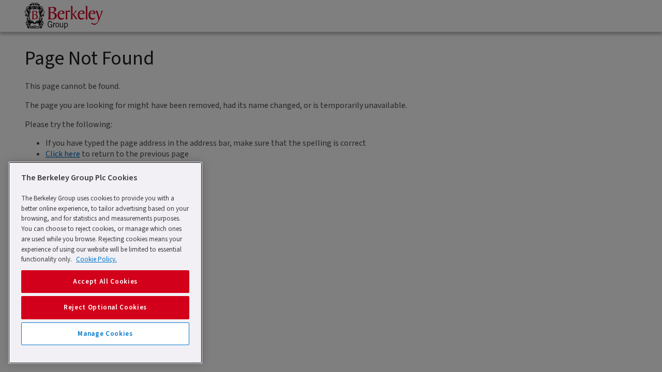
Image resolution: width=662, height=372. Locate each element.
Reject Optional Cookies (105, 307)
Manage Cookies (105, 333)
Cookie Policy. (96, 259)
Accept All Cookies (105, 281)
